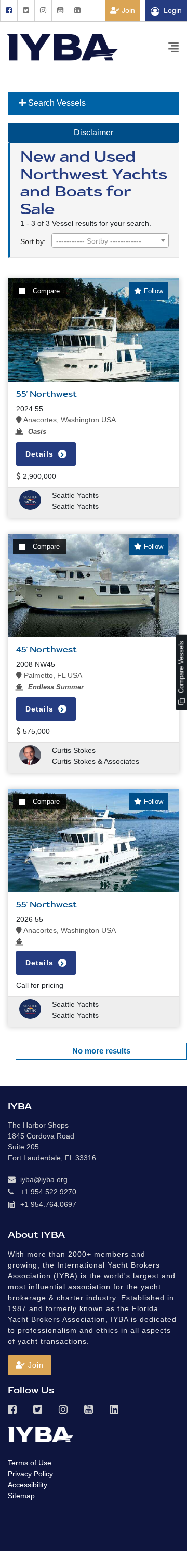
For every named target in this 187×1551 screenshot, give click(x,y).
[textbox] (110, 241)
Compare (46, 291)
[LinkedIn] (77, 10)
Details (40, 454)
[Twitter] (25, 10)
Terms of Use (29, 1463)
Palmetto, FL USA (52, 675)
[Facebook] (8, 10)
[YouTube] (60, 10)
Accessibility (27, 1485)
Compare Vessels (181, 668)
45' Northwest (46, 650)
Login (173, 10)
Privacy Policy (30, 1474)
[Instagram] (42, 10)
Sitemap (21, 1495)
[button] (29, 1365)
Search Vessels (56, 102)
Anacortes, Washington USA (69, 420)
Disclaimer (93, 132)
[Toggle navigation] (173, 46)
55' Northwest (46, 394)
